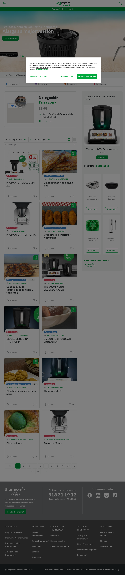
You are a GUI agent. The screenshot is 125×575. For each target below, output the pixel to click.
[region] (63, 70)
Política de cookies (42, 69)
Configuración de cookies (38, 76)
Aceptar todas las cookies (87, 76)
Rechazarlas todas (67, 76)
